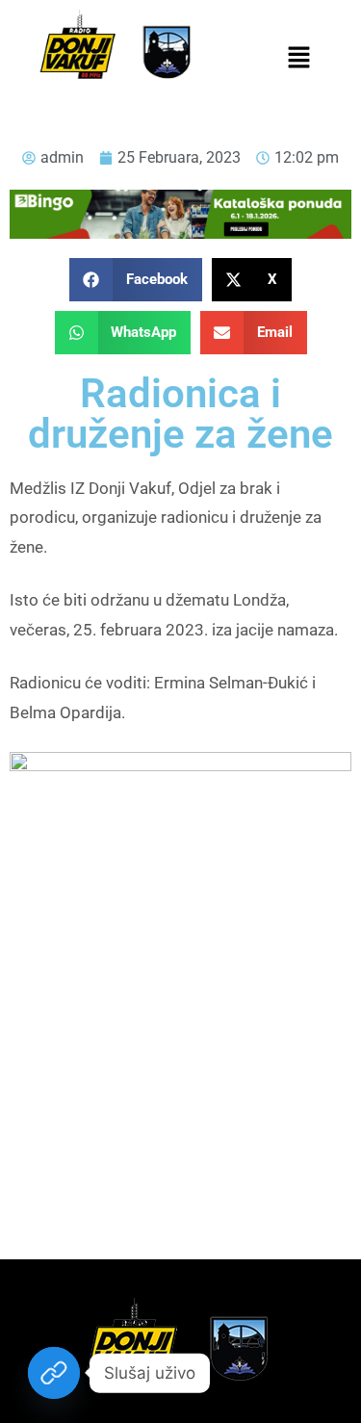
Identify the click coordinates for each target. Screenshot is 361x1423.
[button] (299, 59)
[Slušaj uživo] (54, 1373)
